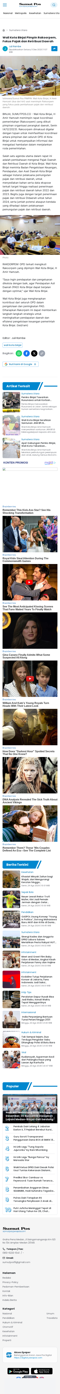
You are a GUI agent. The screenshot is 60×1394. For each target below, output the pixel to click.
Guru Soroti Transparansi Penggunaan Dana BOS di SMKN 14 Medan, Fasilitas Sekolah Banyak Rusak (33, 1141)
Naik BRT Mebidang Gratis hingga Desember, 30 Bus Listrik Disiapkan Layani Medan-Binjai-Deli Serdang (29, 1116)
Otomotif (8, 1327)
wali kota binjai (12, 345)
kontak (6, 1291)
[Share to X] (34, 353)
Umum (50, 1313)
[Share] (54, 48)
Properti (7, 1340)
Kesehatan (27, 872)
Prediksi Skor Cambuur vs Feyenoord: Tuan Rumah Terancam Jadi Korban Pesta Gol (34, 1180)
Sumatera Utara (18, 30)
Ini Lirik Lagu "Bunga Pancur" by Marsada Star (31, 1159)
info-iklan (8, 1295)
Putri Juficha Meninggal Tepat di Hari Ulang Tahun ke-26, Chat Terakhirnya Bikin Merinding (32, 1211)
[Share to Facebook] (26, 353)
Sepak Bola (27, 892)
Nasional (7, 1313)
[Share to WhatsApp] (19, 353)
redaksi (7, 1277)
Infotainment (28, 952)
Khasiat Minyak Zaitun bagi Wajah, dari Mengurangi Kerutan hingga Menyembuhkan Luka (37, 881)
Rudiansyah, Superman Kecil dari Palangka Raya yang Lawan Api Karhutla (37, 1059)
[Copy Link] (42, 353)
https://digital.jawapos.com (28, 1357)
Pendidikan (27, 912)
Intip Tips (26, 992)
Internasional (28, 1012)
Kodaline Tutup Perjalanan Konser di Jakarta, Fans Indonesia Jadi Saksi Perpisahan (36, 981)
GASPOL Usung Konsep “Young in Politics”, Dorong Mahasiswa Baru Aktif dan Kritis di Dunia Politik (39, 921)
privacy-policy (10, 1282)
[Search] (53, 4)
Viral (23, 1052)
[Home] (4, 30)
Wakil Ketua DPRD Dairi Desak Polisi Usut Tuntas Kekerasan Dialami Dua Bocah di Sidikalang (33, 1170)
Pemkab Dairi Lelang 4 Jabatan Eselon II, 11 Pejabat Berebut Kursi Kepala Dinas (32, 1129)
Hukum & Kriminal (31, 1032)
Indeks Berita (10, 1300)
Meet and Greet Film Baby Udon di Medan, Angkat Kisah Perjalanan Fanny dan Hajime (38, 959)
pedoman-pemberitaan (16, 1286)
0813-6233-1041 (11, 1252)
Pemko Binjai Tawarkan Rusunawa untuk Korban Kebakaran (35, 400)
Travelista (52, 1318)
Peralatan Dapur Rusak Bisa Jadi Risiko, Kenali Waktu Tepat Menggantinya (37, 999)
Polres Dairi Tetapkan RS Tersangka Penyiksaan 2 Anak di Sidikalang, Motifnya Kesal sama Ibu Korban (32, 1202)
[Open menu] (4, 5)
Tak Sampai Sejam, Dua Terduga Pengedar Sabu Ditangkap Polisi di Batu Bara (38, 1039)
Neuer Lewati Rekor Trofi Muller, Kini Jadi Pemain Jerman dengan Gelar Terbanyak (35, 901)
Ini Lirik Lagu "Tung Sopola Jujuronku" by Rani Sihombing (30, 1148)
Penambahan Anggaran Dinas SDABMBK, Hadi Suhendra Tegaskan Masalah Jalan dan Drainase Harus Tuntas (34, 1192)
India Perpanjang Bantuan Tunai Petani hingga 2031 (36, 1018)
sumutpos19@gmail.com (16, 1262)
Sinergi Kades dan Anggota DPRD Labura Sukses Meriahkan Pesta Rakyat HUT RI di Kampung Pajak (38, 941)
